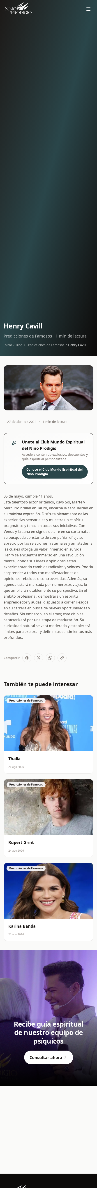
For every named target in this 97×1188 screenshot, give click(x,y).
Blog (19, 345)
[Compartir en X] (38, 657)
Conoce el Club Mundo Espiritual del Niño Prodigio (54, 471)
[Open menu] (88, 9)
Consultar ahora (46, 1057)
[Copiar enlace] (62, 657)
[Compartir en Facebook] (26, 657)
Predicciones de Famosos (45, 345)
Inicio (8, 345)
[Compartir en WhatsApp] (50, 657)
